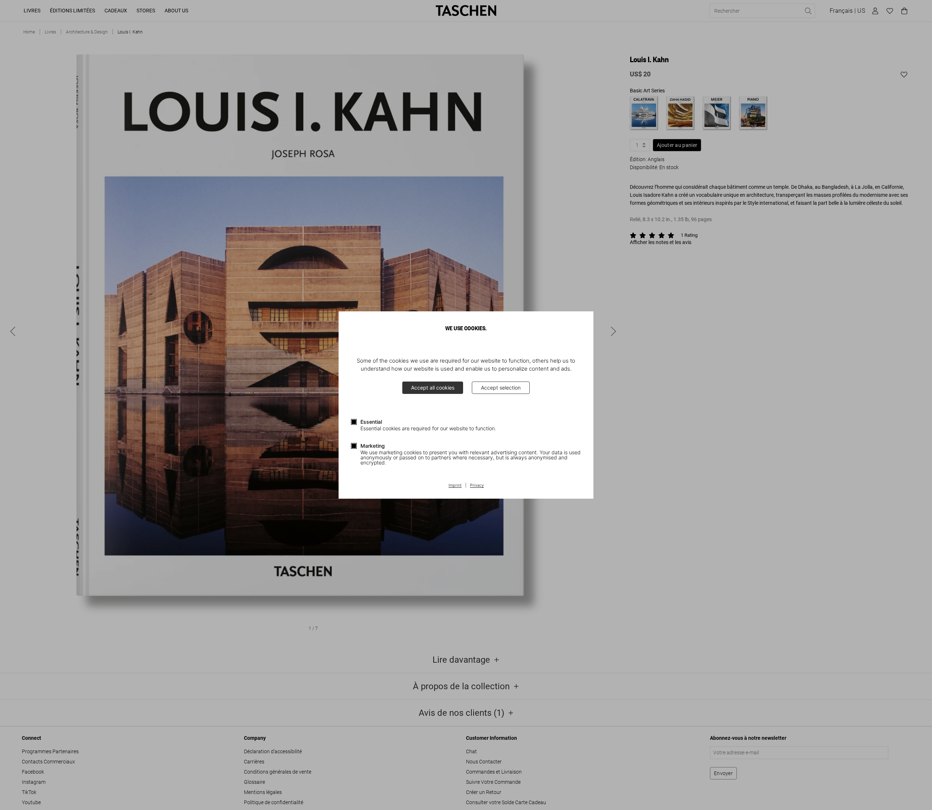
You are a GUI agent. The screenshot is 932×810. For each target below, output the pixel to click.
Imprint (455, 485)
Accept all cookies (432, 387)
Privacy (477, 485)
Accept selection (501, 387)
